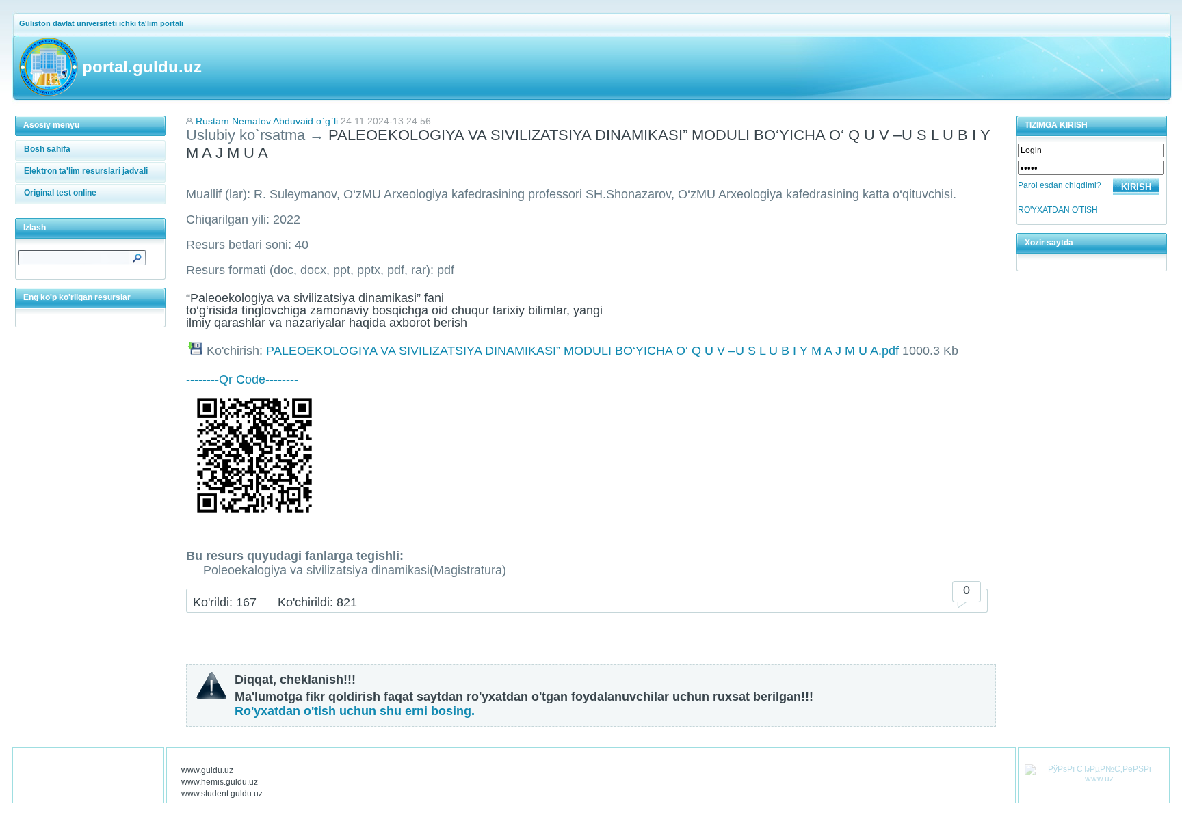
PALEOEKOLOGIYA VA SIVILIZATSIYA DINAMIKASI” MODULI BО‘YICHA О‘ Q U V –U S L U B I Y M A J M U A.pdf (582, 351)
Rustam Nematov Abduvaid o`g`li (267, 121)
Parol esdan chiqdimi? (1059, 185)
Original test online (60, 193)
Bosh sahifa (47, 149)
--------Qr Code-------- (242, 379)
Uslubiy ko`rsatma (245, 135)
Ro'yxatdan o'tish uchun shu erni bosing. (355, 711)
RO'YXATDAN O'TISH (1058, 210)
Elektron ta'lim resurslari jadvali (86, 171)
